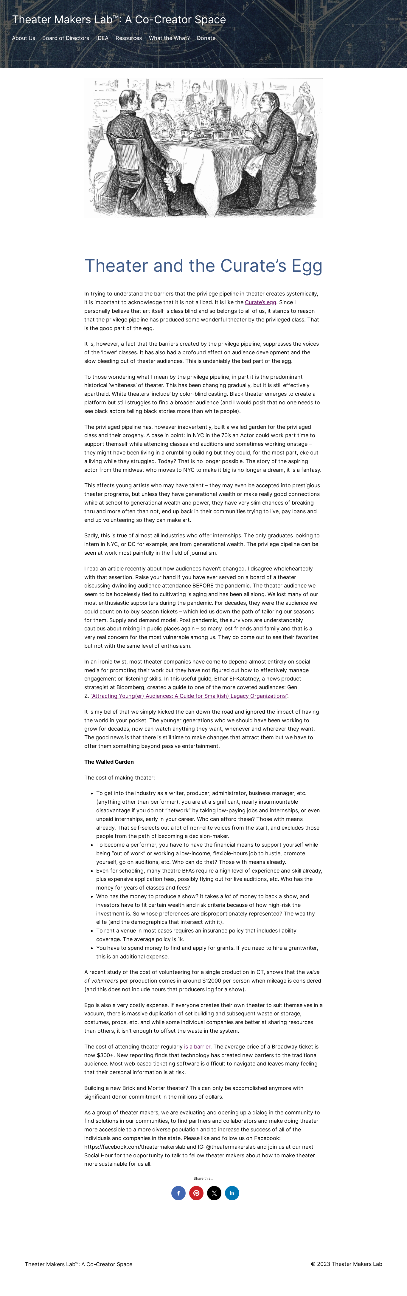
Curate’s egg (260, 302)
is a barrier (197, 1046)
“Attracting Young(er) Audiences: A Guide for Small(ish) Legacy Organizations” (189, 696)
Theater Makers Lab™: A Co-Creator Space (119, 19)
